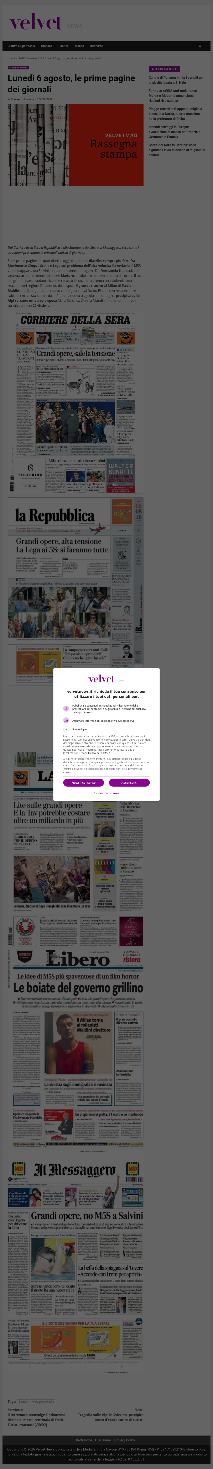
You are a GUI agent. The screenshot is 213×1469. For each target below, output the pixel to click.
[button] (106, 729)
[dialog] (106, 734)
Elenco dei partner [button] (99, 753)
